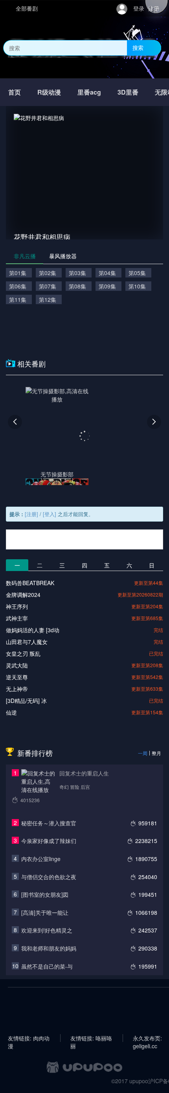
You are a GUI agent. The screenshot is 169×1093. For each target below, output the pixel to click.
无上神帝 (17, 689)
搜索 (137, 47)
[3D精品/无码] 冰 (26, 700)
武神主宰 (17, 618)
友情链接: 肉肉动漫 (29, 1038)
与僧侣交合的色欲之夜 (48, 877)
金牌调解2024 (23, 595)
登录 (138, 8)
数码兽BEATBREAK (30, 583)
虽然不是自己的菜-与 (47, 966)
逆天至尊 (17, 677)
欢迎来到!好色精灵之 (46, 930)
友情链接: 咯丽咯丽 (91, 1038)
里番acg (89, 92)
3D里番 (128, 92)
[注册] (31, 514)
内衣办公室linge (41, 859)
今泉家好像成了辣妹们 (48, 841)
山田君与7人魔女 (27, 642)
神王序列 (17, 606)
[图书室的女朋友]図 (44, 894)
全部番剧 (27, 8)
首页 (14, 92)
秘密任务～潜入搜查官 (48, 823)
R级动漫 (49, 92)
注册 (153, 8)
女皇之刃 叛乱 (23, 653)
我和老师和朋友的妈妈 (48, 948)
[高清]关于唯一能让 (44, 912)
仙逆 (11, 712)
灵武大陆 (17, 665)
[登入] (49, 514)
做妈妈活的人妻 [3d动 (32, 630)
